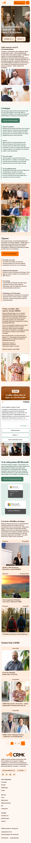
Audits (3, 790)
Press (2, 797)
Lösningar (4, 782)
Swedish (21, 770)
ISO (2, 805)
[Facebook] (6, 774)
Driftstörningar (5, 818)
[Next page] (23, 743)
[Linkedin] (10, 774)
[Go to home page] (4, 3)
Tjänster (3, 785)
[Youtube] (14, 774)
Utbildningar (4, 787)
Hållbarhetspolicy (6, 803)
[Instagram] (3, 774)
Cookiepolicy (4, 838)
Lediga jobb (4, 808)
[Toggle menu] (27, 3)
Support (3, 821)
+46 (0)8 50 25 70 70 (6, 832)
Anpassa (14, 435)
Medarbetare (4, 800)
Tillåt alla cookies (15, 430)
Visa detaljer (23, 425)
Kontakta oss (4, 815)
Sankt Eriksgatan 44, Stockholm (10, 834)
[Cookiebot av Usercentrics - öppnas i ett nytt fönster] (23, 402)
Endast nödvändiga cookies (15, 439)
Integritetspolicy (14, 838)
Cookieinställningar (7, 770)
